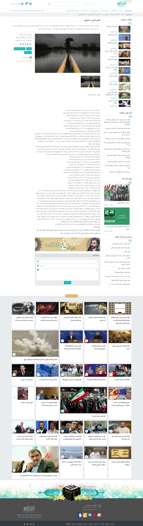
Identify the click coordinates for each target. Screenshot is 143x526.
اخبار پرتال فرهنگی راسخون (89, 509)
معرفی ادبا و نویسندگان (94, 15)
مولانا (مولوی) (82, 15)
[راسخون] (124, 6)
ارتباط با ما (101, 524)
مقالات (122, 15)
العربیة (73, 524)
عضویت (17, 4)
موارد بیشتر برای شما (22, 61)
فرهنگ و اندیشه (114, 15)
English (68, 524)
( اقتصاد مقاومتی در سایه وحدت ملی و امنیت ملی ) (22, 11)
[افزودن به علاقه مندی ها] (24, 524)
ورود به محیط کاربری (81, 524)
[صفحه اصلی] (33, 524)
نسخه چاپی (26, 57)
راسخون (127, 11)
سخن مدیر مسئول (110, 524)
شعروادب (29, 49)
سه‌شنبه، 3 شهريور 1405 (39, 11)
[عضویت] (27, 524)
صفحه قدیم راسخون (73, 11)
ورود (12, 4)
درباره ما (95, 524)
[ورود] (30, 524)
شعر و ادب (105, 15)
